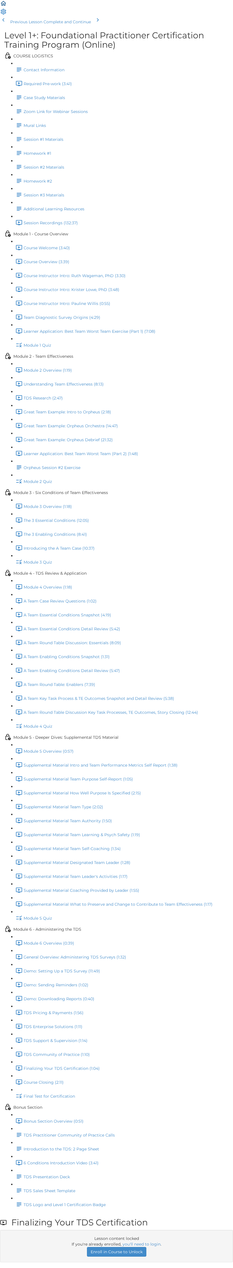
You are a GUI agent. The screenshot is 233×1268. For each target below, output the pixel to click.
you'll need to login (141, 1244)
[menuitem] (3, 13)
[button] (3, 5)
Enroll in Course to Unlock (117, 1251)
